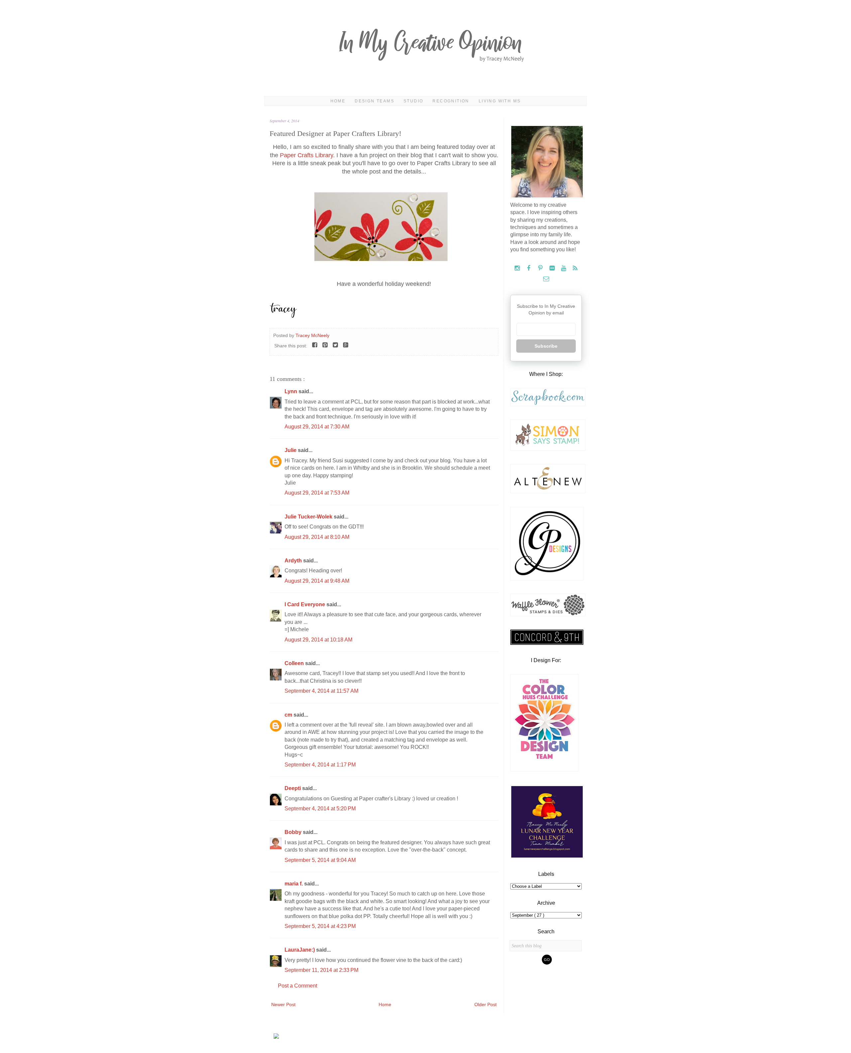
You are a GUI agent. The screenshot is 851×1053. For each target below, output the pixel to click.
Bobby (294, 832)
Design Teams (374, 101)
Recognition (450, 101)
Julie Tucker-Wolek (309, 517)
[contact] (546, 279)
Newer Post (283, 1004)
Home (338, 101)
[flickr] (552, 268)
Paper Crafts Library (306, 155)
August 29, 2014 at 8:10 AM (317, 537)
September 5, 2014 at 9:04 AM (320, 860)
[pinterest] (541, 268)
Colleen (295, 663)
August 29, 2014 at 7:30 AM (317, 426)
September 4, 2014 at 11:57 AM (321, 691)
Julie (291, 450)
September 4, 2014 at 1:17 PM (320, 764)
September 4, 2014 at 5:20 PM (320, 808)
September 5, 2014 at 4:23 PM (320, 926)
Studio (413, 101)
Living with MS (500, 101)
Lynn (292, 391)
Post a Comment (297, 986)
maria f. (294, 883)
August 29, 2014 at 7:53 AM (317, 493)
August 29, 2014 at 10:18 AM (318, 640)
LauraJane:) (300, 950)
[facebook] (529, 268)
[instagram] (518, 268)
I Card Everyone (305, 604)
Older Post (485, 1004)
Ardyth (294, 560)
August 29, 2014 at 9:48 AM (317, 581)
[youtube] (564, 268)
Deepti (293, 788)
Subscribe (546, 346)
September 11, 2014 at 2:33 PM (321, 970)
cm (289, 715)
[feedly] (575, 268)
